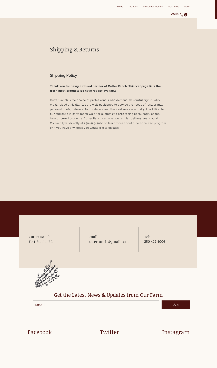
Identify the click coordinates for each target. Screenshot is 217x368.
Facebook (40, 332)
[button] (184, 14)
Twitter (109, 332)
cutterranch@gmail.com (108, 241)
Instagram (176, 332)
